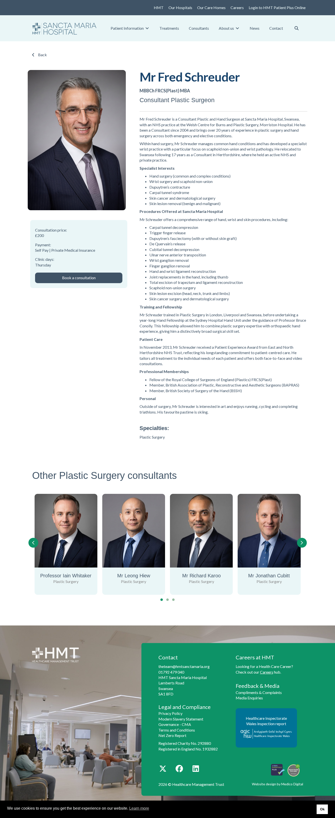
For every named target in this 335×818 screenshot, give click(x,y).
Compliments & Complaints (259, 692)
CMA (186, 724)
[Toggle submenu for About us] (237, 28)
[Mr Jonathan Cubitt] (207, 531)
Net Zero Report (172, 735)
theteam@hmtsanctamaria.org (184, 666)
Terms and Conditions (176, 730)
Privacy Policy (170, 713)
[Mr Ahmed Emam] (275, 531)
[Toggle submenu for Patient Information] (147, 28)
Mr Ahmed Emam (275, 575)
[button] (78, 278)
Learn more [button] (139, 808)
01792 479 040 (171, 672)
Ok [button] (322, 809)
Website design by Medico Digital (277, 784)
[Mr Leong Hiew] (71, 531)
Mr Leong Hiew (71, 575)
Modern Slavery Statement (180, 719)
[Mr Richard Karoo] (139, 531)
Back (42, 54)
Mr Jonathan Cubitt (207, 575)
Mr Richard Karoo (139, 575)
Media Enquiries (249, 697)
